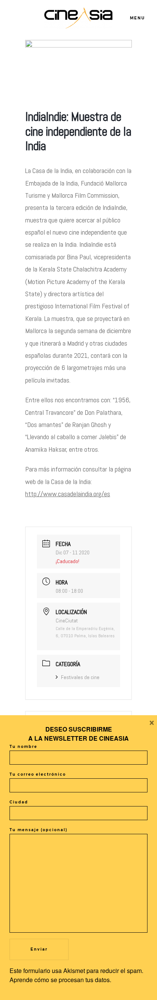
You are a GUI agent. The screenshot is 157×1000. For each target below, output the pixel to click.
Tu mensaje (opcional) (38, 829)
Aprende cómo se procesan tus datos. (60, 979)
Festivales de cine (80, 677)
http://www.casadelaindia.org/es (67, 493)
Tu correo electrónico (38, 774)
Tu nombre (23, 746)
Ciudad (19, 802)
